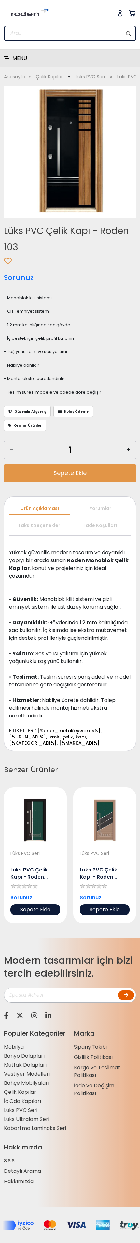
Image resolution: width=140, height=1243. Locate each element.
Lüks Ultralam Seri (26, 1119)
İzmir (54, 737)
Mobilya (14, 1046)
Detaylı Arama (22, 1171)
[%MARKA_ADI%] (79, 743)
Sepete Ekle (70, 473)
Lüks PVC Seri (90, 76)
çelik (67, 737)
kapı (81, 737)
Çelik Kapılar (49, 76)
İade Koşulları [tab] (100, 525)
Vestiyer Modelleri (27, 1074)
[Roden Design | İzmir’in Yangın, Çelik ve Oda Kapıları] (26, 12)
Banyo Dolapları (24, 1056)
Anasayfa (14, 76)
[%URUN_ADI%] (27, 737)
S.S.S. (10, 1160)
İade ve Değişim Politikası (94, 1089)
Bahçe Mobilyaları (26, 1083)
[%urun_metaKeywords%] (69, 730)
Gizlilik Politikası (93, 1057)
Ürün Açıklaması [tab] (40, 508)
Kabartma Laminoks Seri (35, 1128)
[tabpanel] (70, 643)
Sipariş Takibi (90, 1046)
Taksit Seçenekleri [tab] (40, 525)
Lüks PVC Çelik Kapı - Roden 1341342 (29, 873)
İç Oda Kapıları (22, 1101)
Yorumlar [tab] (100, 508)
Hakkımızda (19, 1181)
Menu (19, 58)
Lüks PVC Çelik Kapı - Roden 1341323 (98, 873)
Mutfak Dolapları (25, 1065)
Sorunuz (19, 277)
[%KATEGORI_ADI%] (33, 743)
